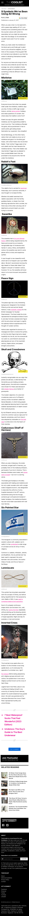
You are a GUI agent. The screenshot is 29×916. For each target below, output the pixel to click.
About (3, 876)
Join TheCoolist (10, 758)
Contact (3, 881)
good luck (24, 188)
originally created (16, 309)
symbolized (14, 544)
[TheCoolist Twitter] (7, 825)
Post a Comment (14, 749)
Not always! (5, 674)
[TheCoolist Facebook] (3, 825)
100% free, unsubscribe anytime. (10, 760)
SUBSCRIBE (24, 858)
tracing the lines (13, 610)
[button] (14, 90)
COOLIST (14, 2)
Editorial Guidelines (6, 878)
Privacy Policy (5, 879)
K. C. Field (6, 17)
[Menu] (2, 2)
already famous (9, 389)
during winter (16, 111)
